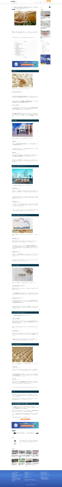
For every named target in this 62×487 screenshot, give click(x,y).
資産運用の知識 (13, 9)
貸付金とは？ (16, 42)
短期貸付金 (17, 46)
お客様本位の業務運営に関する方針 (17, 475)
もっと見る (25, 57)
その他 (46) (43, 52)
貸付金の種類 (16, 45)
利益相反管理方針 (14, 476)
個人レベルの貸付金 (18, 44)
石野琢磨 (15, 443)
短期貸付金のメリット (18, 49)
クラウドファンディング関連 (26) (45, 42)
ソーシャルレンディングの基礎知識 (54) (46, 44)
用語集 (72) (43, 51)
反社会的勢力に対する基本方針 (16, 479)
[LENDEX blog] (14, 1)
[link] (20, 443)
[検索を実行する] (49, 7)
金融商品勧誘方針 (14, 473)
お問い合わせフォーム (27, 476)
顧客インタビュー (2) (44, 48)
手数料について (14, 480)
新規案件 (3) (43, 47)
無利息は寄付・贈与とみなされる (19, 55)
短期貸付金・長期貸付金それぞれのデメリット (20, 51)
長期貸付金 (17, 47)
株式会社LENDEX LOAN (44, 477)
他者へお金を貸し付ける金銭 (19, 43)
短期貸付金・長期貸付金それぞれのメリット (20, 48)
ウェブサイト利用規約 (15, 472)
